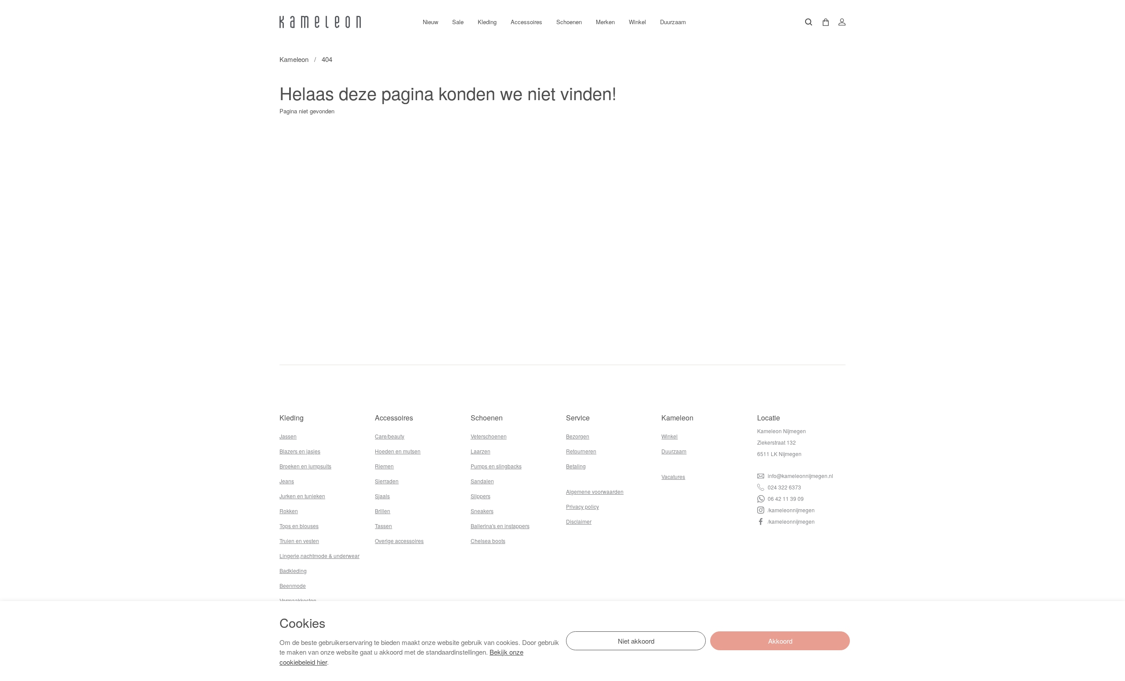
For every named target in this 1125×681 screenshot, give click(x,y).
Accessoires (526, 22)
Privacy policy (582, 506)
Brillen (382, 510)
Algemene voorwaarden (595, 491)
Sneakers (482, 510)
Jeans (286, 481)
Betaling (576, 466)
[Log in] (839, 22)
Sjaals (382, 496)
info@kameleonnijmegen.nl (799, 475)
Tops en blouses (299, 525)
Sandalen (482, 481)
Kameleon (293, 59)
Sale (458, 22)
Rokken (288, 510)
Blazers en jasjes (299, 451)
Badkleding (293, 570)
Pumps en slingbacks (496, 466)
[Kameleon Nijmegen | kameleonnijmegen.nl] (320, 22)
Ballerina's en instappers (500, 525)
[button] (823, 22)
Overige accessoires (399, 540)
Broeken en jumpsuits (305, 466)
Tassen (383, 525)
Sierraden (387, 481)
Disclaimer (579, 521)
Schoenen (569, 22)
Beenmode (292, 585)
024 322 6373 (783, 487)
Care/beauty (389, 436)
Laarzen (480, 451)
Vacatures (673, 476)
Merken (605, 22)
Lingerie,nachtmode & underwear (319, 555)
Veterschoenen (489, 436)
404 (327, 59)
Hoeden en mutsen (398, 451)
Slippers (480, 496)
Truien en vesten (299, 540)
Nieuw (430, 22)
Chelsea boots (488, 540)
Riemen (384, 466)
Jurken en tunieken (302, 496)
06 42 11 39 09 (785, 498)
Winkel (637, 22)
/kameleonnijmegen (790, 510)
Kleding (487, 22)
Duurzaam (673, 22)
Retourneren (581, 451)
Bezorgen (577, 436)
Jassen (288, 436)
